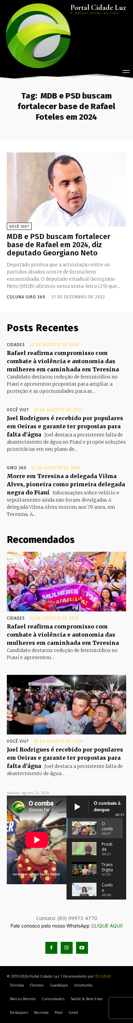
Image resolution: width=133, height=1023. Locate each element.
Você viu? (19, 226)
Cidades (16, 345)
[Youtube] (82, 948)
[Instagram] (67, 948)
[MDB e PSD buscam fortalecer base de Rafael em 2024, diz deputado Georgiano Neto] (66, 189)
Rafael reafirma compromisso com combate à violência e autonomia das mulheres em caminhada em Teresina (63, 361)
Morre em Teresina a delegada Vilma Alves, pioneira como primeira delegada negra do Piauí (66, 484)
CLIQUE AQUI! (107, 926)
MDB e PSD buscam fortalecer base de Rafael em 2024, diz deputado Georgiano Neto (58, 244)
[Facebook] (51, 948)
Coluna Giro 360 (26, 297)
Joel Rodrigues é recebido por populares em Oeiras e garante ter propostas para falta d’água (65, 426)
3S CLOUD (103, 976)
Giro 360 (17, 468)
